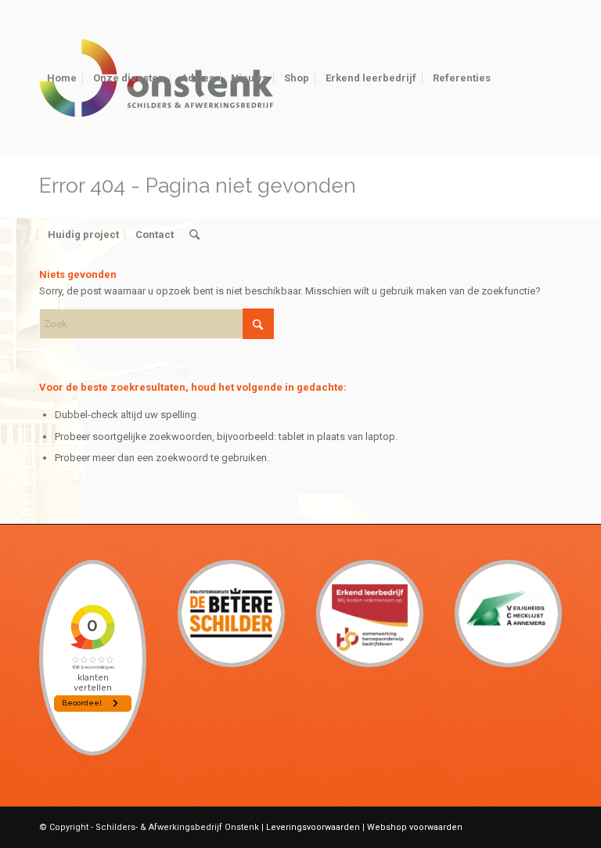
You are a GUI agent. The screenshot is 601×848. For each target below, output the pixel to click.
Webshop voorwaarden (414, 827)
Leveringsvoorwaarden (313, 827)
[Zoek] (194, 235)
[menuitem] (62, 78)
